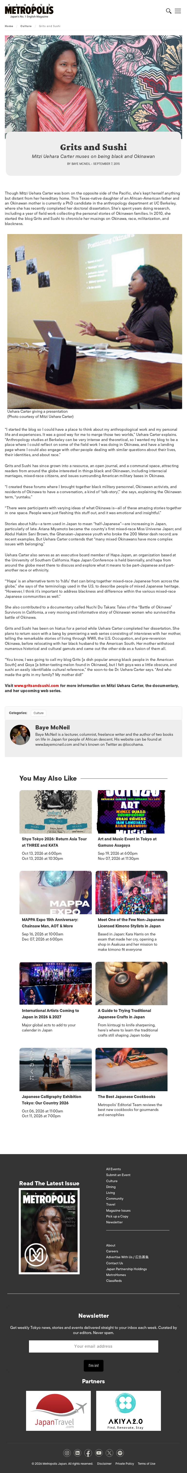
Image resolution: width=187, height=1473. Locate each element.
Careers (112, 1251)
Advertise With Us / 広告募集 (127, 1257)
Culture (26, 26)
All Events (113, 1169)
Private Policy (124, 1463)
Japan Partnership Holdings (126, 1269)
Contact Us (114, 1263)
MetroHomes (116, 1275)
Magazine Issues (118, 1210)
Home (9, 26)
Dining (111, 1187)
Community (114, 1198)
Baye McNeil (81, 163)
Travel (110, 1204)
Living (110, 1193)
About (110, 1245)
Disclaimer (104, 1463)
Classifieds (114, 1281)
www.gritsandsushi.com (36, 686)
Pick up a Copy (117, 1216)
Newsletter (114, 1222)
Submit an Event (118, 1175)
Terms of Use (146, 1463)
